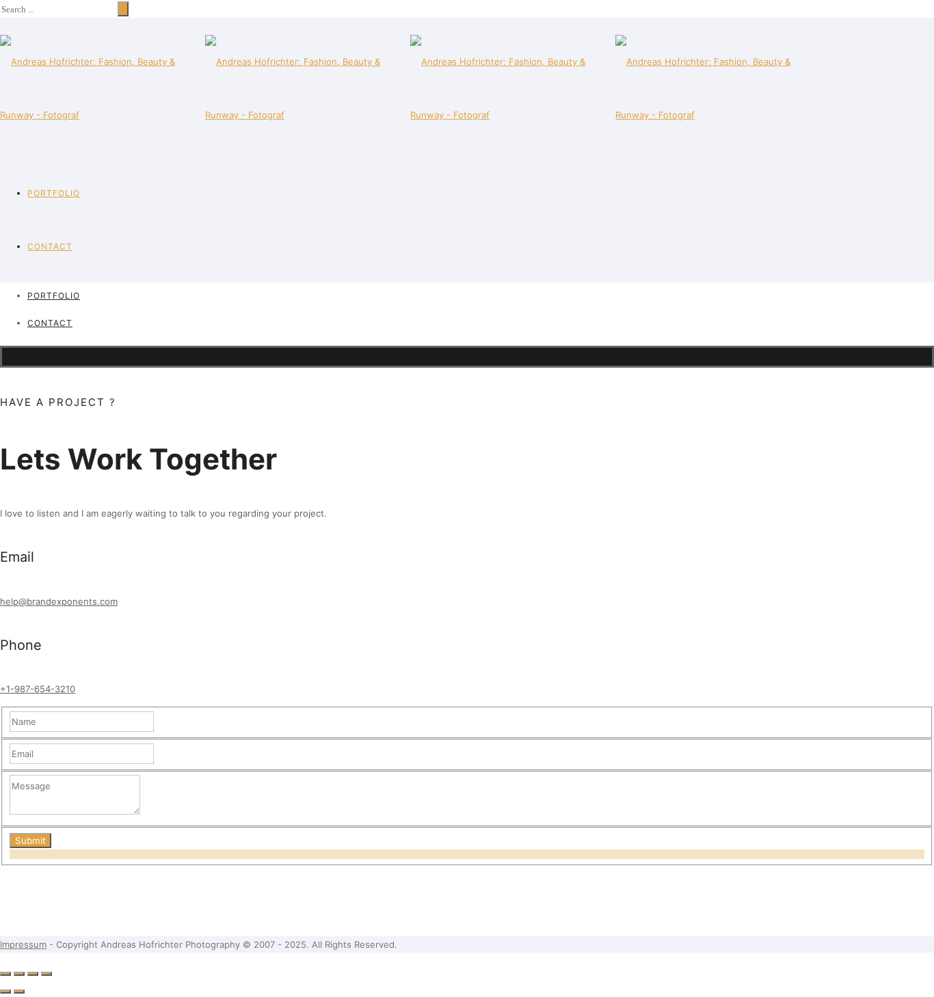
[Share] (19, 974)
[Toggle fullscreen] (32, 974)
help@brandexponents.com (59, 601)
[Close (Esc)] (5, 974)
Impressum (23, 944)
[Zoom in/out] (46, 974)
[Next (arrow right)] (19, 991)
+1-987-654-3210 (37, 688)
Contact (49, 246)
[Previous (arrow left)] (5, 991)
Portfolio (53, 193)
